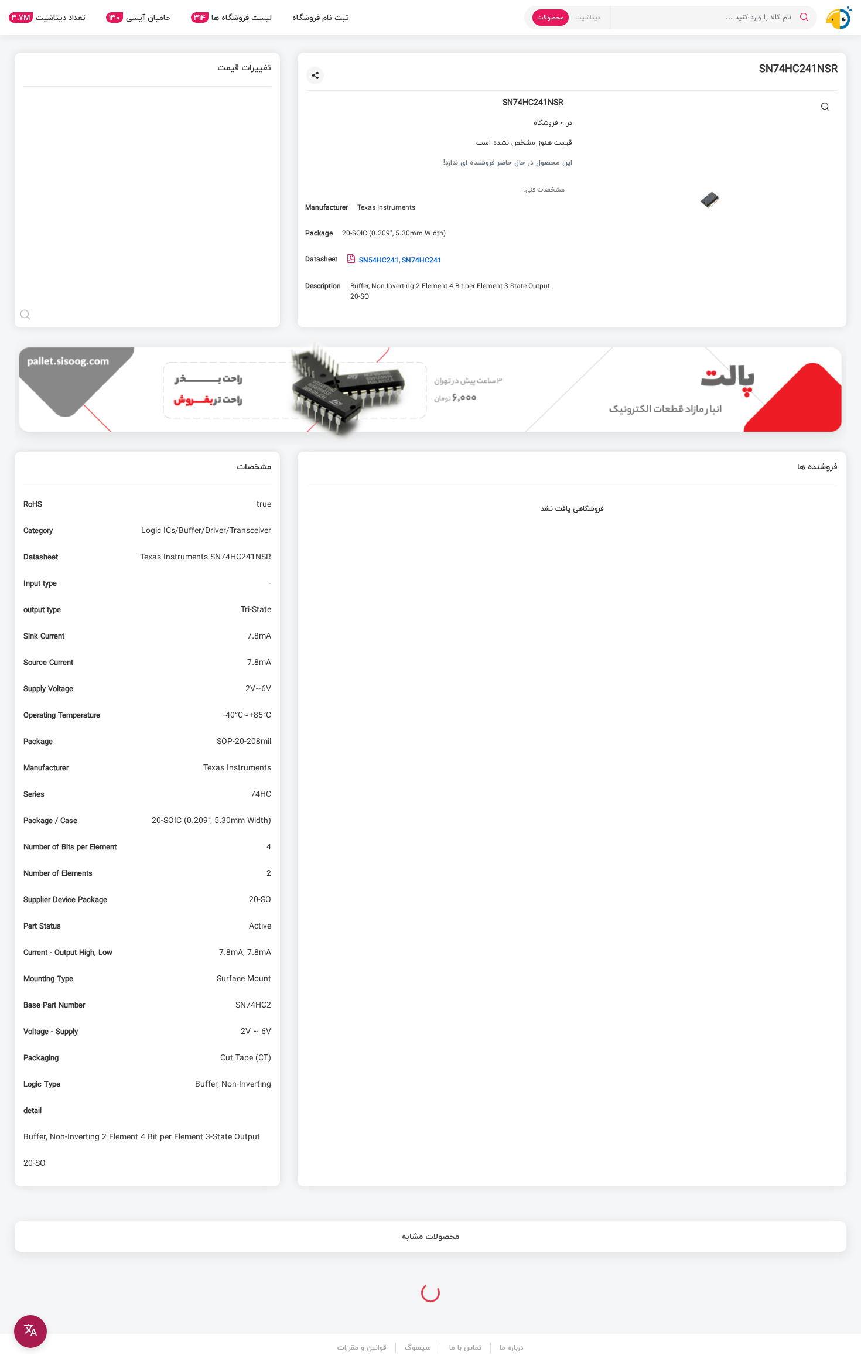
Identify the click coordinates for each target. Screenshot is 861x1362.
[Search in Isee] (804, 17)
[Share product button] (315, 75)
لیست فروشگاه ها (233, 17)
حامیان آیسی (139, 17)
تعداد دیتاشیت (49, 17)
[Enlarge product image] (825, 108)
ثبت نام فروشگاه (320, 17)
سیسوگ (418, 1347)
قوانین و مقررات (362, 1347)
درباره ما (512, 1347)
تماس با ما (465, 1347)
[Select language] (30, 1331)
